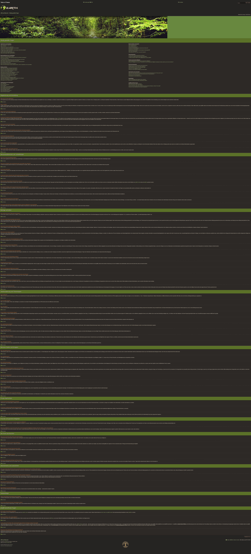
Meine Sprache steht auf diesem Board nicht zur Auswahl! (10, 60)
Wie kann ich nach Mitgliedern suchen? (135, 68)
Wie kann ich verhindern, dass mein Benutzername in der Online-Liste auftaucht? (13, 57)
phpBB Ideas (51, 518)
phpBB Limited (137, 182)
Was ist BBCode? (3, 83)
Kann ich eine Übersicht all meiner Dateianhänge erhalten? (138, 80)
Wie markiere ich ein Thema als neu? (6, 80)
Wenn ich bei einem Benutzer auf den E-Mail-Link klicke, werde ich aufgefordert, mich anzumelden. (16, 64)
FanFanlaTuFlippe (9, 542)
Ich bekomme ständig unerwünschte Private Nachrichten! (138, 56)
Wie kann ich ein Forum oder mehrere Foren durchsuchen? (138, 65)
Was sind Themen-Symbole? (5, 91)
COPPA (59, 118)
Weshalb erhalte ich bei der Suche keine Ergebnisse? (137, 66)
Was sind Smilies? (3, 85)
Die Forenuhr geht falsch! (5, 58)
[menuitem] (91, 2)
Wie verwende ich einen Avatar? (6, 62)
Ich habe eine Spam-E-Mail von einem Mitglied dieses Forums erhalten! (140, 57)
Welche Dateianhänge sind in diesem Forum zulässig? (137, 79)
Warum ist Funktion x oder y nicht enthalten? (136, 84)
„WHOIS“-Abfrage (79, 524)
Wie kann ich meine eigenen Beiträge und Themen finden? (138, 69)
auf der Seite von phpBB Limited (106, 512)
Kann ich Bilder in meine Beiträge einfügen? (7, 86)
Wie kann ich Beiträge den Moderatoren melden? (8, 77)
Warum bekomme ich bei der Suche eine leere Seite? (137, 67)
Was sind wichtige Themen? (5, 89)
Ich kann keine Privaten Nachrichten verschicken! (136, 55)
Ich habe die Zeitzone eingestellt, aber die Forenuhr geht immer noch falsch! (13, 59)
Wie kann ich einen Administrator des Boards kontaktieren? (138, 86)
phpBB (5, 541)
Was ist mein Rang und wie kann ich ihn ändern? (8, 63)
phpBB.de (145, 182)
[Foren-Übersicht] (9, 7)
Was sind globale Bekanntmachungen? (7, 87)
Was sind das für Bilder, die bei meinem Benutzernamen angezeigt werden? (12, 61)
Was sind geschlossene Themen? (6, 90)
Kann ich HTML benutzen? (5, 84)
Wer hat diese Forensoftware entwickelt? (135, 83)
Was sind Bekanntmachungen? (6, 88)
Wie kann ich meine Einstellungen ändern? (7, 56)
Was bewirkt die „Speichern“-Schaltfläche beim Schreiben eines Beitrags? (12, 78)
